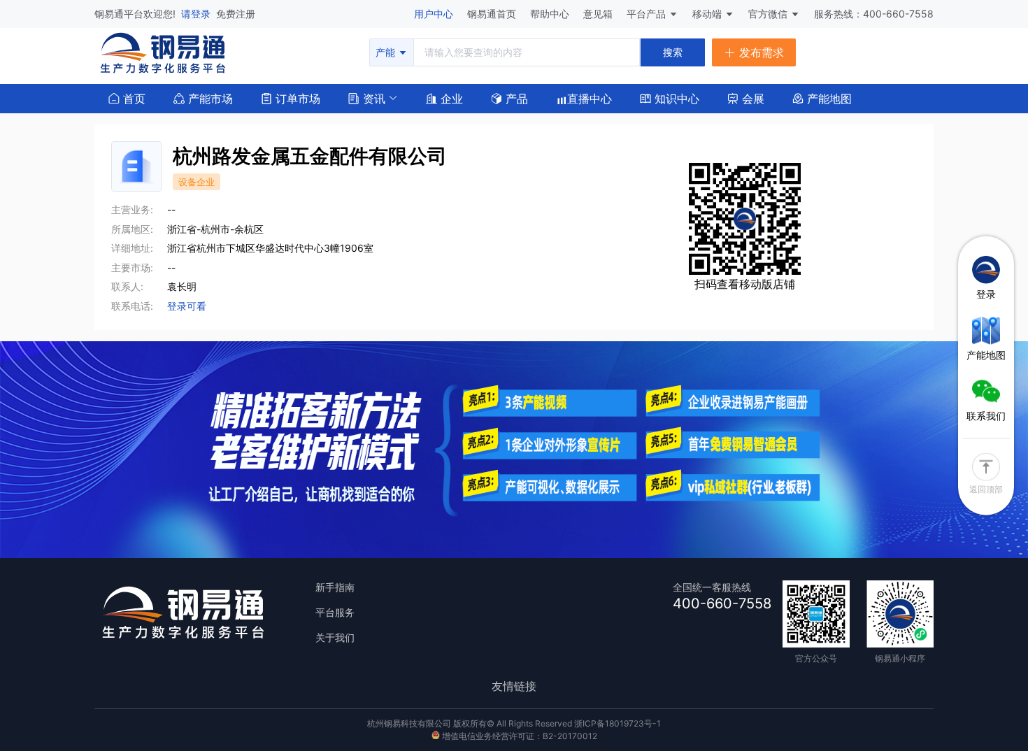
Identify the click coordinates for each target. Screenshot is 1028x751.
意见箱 (599, 14)
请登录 (197, 14)
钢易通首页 (493, 14)
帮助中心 (551, 14)
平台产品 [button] (646, 14)
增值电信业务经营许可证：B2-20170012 (518, 736)
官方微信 (769, 14)
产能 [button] (387, 52)
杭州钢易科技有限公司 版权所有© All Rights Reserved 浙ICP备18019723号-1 (514, 723)
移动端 (708, 14)
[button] (366, 97)
